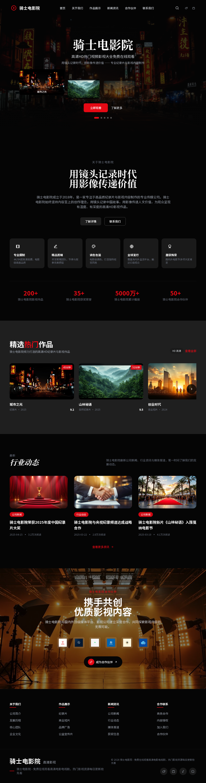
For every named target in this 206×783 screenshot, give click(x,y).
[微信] (192, 771)
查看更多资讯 (100, 547)
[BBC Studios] (111, 642)
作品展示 (95, 8)
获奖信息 (113, 734)
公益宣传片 (66, 734)
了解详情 (90, 221)
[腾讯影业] (78, 642)
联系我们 (148, 8)
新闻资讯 (112, 8)
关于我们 (77, 8)
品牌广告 (64, 727)
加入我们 (162, 727)
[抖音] (183, 771)
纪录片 (63, 713)
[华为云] (143, 642)
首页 (62, 8)
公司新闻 (113, 713)
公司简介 (15, 713)
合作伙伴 (130, 8)
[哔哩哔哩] (173, 771)
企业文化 (15, 734)
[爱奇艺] (95, 642)
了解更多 (116, 108)
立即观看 (95, 108)
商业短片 (64, 720)
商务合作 (162, 713)
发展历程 (15, 720)
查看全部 (190, 351)
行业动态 (113, 720)
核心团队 (15, 727)
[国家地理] (127, 642)
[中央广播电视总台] (62, 642)
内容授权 (162, 720)
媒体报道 (113, 727)
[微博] (163, 771)
